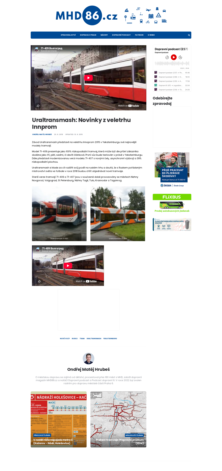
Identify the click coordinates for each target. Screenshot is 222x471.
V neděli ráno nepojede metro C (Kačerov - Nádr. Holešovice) (53, 441)
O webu (151, 35)
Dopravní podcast (121, 35)
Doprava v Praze (88, 35)
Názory (104, 35)
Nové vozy (65, 339)
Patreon (139, 35)
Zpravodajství (68, 35)
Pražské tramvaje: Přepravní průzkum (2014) (120, 441)
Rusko (75, 339)
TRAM (82, 339)
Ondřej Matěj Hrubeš (42, 134)
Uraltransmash (94, 339)
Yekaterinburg (110, 339)
